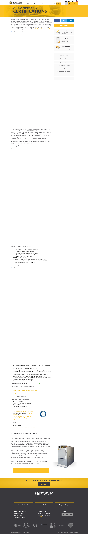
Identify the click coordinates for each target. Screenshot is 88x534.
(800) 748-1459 (46, 514)
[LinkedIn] (67, 514)
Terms (62, 532)
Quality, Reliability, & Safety (63, 62)
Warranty (64, 68)
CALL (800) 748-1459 (69, 1)
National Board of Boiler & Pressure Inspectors (24, 395)
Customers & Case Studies (63, 71)
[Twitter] (71, 514)
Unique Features (64, 59)
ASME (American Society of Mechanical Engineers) (25, 390)
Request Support (64, 505)
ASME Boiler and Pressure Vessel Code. (42, 29)
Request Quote (73, 4)
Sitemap (58, 532)
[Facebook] (63, 514)
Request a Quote (44, 505)
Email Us (40, 517)
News (64, 75)
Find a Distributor (23, 505)
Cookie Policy (66, 532)
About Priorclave (64, 78)
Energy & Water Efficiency (64, 65)
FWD (77, 532)
